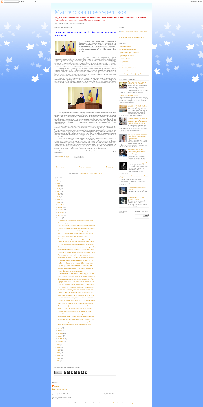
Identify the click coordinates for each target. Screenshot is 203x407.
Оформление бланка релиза (128, 95)
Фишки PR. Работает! (126, 71)
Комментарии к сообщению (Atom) (91, 173)
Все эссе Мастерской (126, 59)
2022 (58, 191)
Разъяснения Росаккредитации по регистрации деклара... (76, 290)
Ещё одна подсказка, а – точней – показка (136, 198)
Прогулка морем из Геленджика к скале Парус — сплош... (76, 274)
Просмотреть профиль (59, 389)
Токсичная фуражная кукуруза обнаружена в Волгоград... (76, 241)
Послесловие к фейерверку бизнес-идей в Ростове (137, 83)
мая (59, 330)
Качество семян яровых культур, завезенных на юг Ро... (76, 279)
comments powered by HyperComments (131, 37)
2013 (58, 355)
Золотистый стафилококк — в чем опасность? (73, 306)
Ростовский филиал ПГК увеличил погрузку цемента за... (76, 257)
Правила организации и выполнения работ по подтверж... (76, 228)
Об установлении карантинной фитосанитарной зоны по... (76, 295)
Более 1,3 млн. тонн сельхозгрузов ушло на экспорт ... (75, 308)
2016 (58, 347)
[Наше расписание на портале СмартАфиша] (133, 32)
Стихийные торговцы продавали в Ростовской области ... (76, 298)
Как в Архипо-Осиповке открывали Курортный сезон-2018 (76, 276)
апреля (60, 333)
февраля (61, 338)
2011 (58, 361)
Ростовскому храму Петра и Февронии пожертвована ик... (76, 316)
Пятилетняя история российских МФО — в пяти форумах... (77, 300)
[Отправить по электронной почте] (75, 157)
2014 (58, 353)
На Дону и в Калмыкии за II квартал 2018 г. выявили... (75, 263)
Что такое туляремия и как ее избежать (70, 223)
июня (60, 328)
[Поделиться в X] (79, 157)
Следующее (60, 167)
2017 (58, 345)
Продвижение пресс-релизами (129, 52)
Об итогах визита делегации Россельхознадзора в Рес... (76, 292)
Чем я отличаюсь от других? (137, 163)
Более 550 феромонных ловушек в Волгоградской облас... (77, 249)
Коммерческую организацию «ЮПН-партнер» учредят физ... (77, 231)
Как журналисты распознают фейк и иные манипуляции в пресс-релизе (137, 136)
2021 (58, 194)
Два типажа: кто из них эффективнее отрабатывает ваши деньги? (137, 151)
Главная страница (85, 167)
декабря (61, 204)
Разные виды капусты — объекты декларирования (74, 255)
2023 (58, 189)
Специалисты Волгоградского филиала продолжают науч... (77, 252)
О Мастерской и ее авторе (127, 50)
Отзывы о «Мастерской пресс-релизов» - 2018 (72, 236)
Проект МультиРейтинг (126, 56)
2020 (58, 197)
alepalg (56, 386)
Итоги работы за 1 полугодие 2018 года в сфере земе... (76, 287)
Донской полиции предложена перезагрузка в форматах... (76, 239)
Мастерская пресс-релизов (90, 11)
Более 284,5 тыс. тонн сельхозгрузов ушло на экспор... (76, 314)
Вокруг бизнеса (124, 62)
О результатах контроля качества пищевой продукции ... (76, 303)
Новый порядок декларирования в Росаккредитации (74, 311)
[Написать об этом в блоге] (77, 157)
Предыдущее (110, 167)
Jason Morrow (117, 403)
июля (60, 218)
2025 (58, 183)
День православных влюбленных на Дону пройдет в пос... (76, 319)
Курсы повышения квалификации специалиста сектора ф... (77, 225)
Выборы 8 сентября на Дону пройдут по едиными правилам (138, 106)
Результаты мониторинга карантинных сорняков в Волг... (76, 260)
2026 (58, 181)
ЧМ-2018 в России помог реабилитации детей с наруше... (76, 233)
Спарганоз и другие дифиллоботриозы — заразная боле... (76, 284)
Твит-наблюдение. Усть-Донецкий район (132, 74)
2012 (58, 358)
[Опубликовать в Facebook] (81, 157)
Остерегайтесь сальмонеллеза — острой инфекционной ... (77, 247)
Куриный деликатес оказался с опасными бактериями (75, 265)
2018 (58, 202)
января (60, 341)
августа (61, 215)
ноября (60, 207)
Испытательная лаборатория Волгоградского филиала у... (76, 220)
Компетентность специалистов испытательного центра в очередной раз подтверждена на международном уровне (138, 120)
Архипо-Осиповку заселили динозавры (70, 271)
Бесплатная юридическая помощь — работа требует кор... (77, 322)
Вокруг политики (124, 65)
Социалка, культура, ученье (128, 68)
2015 (58, 350)
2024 (58, 186)
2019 (58, 199)
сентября (61, 212)
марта (60, 336)
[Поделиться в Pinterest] (83, 157)
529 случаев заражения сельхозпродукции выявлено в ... (76, 268)
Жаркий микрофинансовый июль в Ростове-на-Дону (74, 324)
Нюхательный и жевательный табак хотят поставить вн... (76, 244)
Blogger (132, 403)
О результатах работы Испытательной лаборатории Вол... (76, 282)
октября (61, 210)
